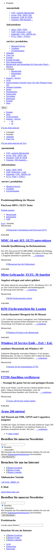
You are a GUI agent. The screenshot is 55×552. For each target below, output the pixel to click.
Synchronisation (17, 51)
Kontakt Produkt (13, 60)
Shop (8, 103)
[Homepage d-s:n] (10, 128)
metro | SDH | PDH (19, 29)
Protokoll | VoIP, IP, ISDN (21, 17)
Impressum (10, 98)
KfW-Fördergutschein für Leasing (23, 308)
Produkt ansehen (7, 210)
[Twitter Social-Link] (13, 470)
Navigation (10, 96)
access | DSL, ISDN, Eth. (21, 15)
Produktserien (11, 92)
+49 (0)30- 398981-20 (10, 482)
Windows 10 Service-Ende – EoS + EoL (27, 343)
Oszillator (15, 48)
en (12, 123)
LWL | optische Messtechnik (22, 13)
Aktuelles (10, 53)
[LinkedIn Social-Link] (14, 472)
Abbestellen (9, 450)
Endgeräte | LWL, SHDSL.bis (23, 34)
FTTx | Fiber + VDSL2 (20, 36)
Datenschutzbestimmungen (19, 454)
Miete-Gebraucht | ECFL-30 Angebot (25, 274)
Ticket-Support (12, 117)
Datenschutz (11, 94)
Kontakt (9, 57)
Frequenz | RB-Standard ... (22, 20)
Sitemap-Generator (13, 87)
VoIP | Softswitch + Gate (21, 32)
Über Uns (10, 55)
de (12, 121)
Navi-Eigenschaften (14, 62)
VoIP (13, 76)
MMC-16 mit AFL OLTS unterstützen (26, 240)
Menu (4, 108)
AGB (8, 80)
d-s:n (3, 223)
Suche (8, 89)
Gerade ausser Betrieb (10, 525)
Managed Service (18, 46)
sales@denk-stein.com (10, 492)
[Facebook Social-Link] (14, 468)
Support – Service (13, 78)
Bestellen (8, 447)
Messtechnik (16, 71)
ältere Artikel (13, 434)
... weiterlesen (38, 255)
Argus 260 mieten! (13, 411)
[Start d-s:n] (13, 143)
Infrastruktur (16, 73)
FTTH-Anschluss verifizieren (20, 377)
